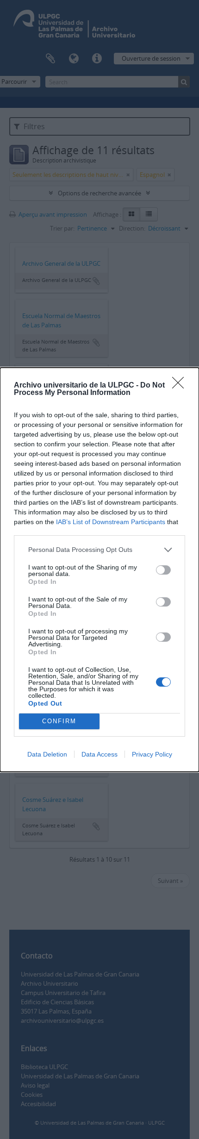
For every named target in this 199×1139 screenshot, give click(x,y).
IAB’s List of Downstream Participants (110, 522)
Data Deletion (47, 754)
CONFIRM (59, 721)
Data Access (99, 754)
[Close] (181, 385)
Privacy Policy (152, 754)
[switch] (163, 570)
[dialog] (99, 570)
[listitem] (99, 550)
